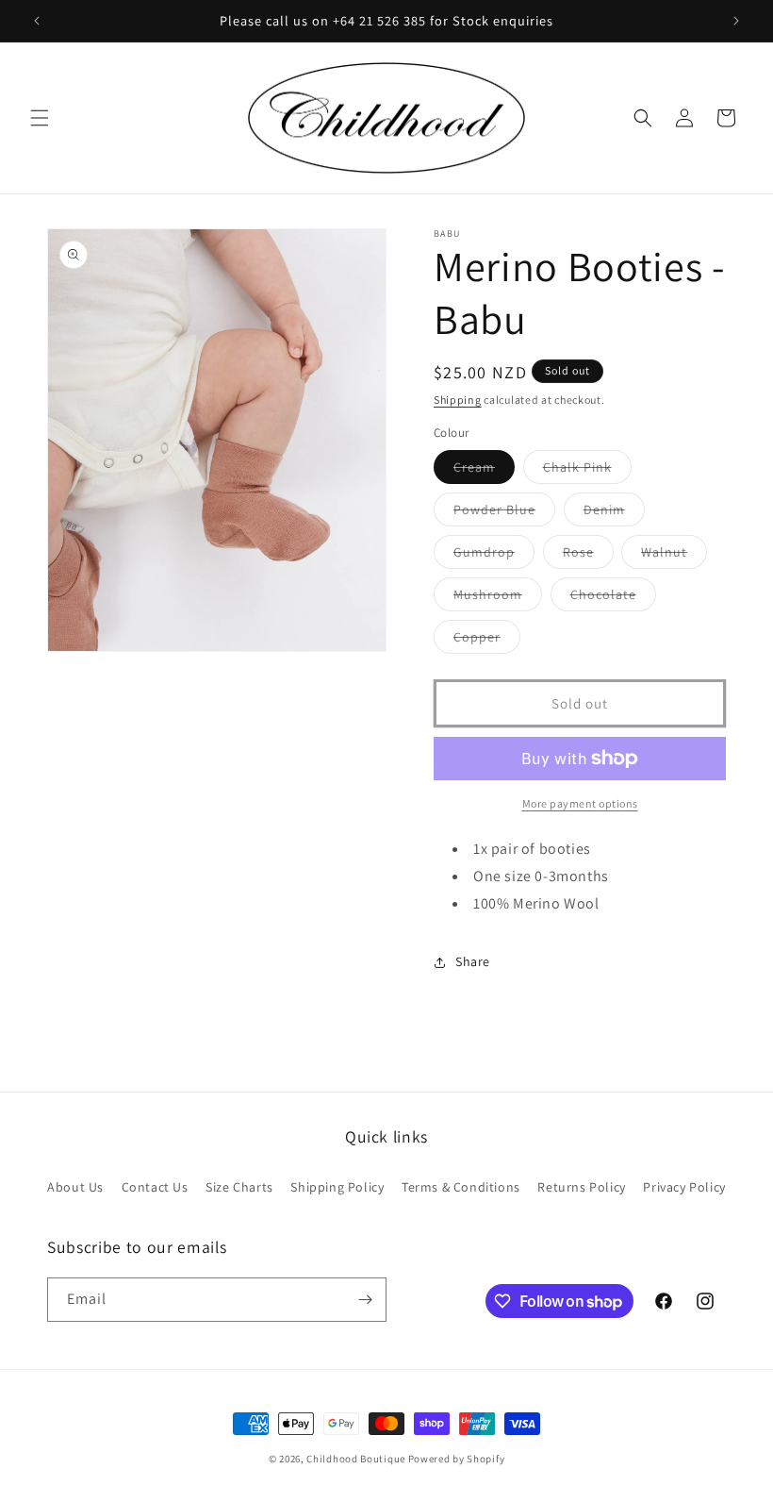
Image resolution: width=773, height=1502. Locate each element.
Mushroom (497, 598)
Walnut (674, 555)
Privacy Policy (684, 1186)
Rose (588, 555)
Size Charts (239, 1186)
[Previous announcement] (37, 21)
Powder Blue (504, 513)
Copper (486, 640)
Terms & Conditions (461, 1186)
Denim (614, 513)
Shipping (458, 399)
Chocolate (613, 598)
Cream (484, 471)
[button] (39, 118)
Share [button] (472, 961)
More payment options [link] (580, 803)
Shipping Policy (337, 1186)
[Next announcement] (736, 21)
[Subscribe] (365, 1299)
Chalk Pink (587, 471)
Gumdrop (494, 555)
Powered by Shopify (456, 1458)
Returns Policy (581, 1186)
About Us (75, 1186)
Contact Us (155, 1186)
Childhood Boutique (355, 1458)
